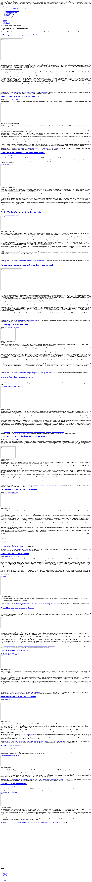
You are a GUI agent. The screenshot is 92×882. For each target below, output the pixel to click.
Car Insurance (6, 7)
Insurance (24, 92)
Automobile (16, 148)
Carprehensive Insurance (10, 17)
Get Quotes (5, 18)
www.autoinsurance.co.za (30, 734)
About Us (5, 21)
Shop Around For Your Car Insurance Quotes (20, 96)
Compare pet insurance (7, 545)
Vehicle (37, 92)
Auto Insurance (7, 92)
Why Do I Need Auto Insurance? (12, 11)
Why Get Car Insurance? (11, 746)
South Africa (48, 148)
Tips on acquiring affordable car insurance (19, 489)
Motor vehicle (34, 207)
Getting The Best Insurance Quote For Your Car (21, 212)
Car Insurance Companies (9, 646)
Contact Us (5, 20)
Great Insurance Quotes (10, 13)
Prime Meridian (38, 646)
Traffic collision (46, 207)
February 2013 (6, 872)
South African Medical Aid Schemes (10, 544)
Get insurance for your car (11, 14)
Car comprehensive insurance (11, 12)
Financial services (17, 92)
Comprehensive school (27, 822)
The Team (8, 22)
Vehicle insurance (43, 92)
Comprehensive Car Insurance (14, 783)
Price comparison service (31, 92)
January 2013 (5, 873)
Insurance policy (34, 148)
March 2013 (5, 871)
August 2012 (5, 875)
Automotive (25, 779)
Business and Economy (32, 741)
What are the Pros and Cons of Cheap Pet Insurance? (13, 546)
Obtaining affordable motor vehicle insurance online (23, 152)
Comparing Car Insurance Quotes (15, 324)
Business (36, 603)
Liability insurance (41, 148)
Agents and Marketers (18, 603)
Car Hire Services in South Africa (9, 541)
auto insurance (26, 603)
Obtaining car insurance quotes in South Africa (21, 35)
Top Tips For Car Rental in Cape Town (11, 542)
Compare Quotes (6, 15)
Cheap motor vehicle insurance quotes (17, 377)
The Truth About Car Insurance (14, 650)
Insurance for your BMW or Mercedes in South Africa (16, 8)
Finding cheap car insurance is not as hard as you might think (27, 265)
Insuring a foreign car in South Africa (13, 9)
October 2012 (5, 874)
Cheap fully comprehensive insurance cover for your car (24, 436)
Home (4, 6)
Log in (4, 880)
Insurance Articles (6, 23)
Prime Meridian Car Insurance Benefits (17, 608)
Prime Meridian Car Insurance (11, 16)
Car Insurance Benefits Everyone (15, 553)
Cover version (17, 320)
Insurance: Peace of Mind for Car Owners (18, 696)
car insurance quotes (29, 432)
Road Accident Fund (41, 485)
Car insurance (22, 432)
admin (18, 37)
